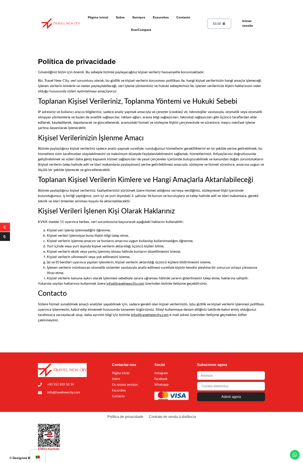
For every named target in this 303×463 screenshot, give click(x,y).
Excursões (161, 17)
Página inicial (98, 17)
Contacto (183, 17)
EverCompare (141, 30)
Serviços (138, 17)
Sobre (120, 17)
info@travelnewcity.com (125, 283)
